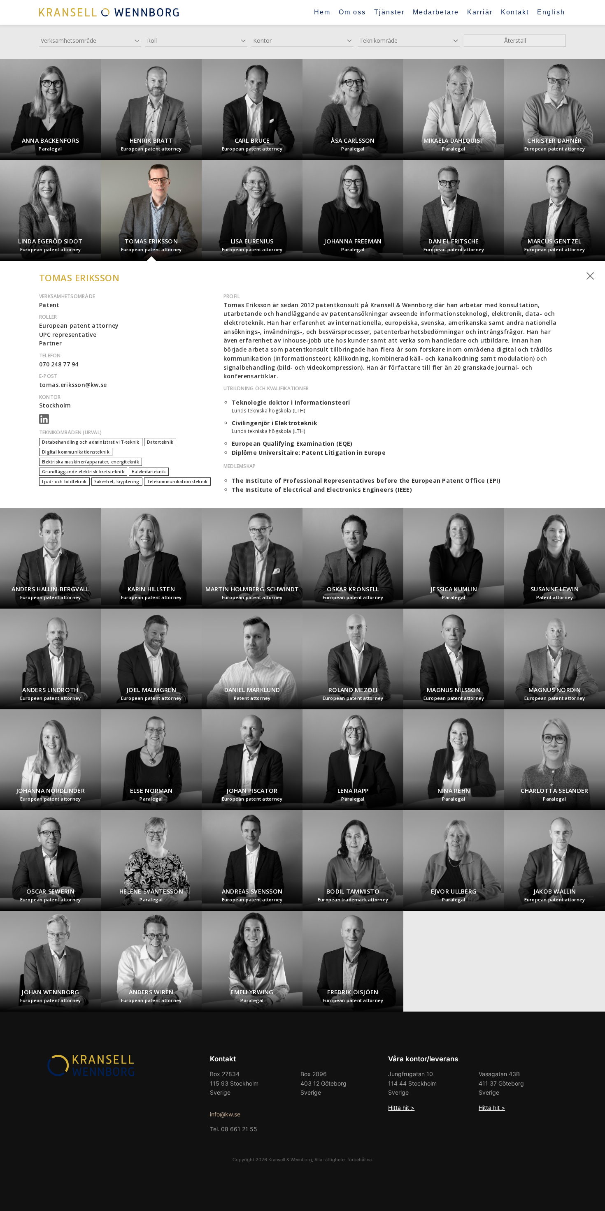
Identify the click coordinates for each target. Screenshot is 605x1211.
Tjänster (389, 12)
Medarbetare (436, 12)
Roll (152, 40)
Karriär (480, 12)
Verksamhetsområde (68, 40)
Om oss (352, 12)
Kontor (262, 40)
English (551, 12)
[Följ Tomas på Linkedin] (44, 421)
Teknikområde (378, 40)
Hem (322, 12)
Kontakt (515, 12)
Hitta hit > (401, 1107)
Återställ (515, 40)
